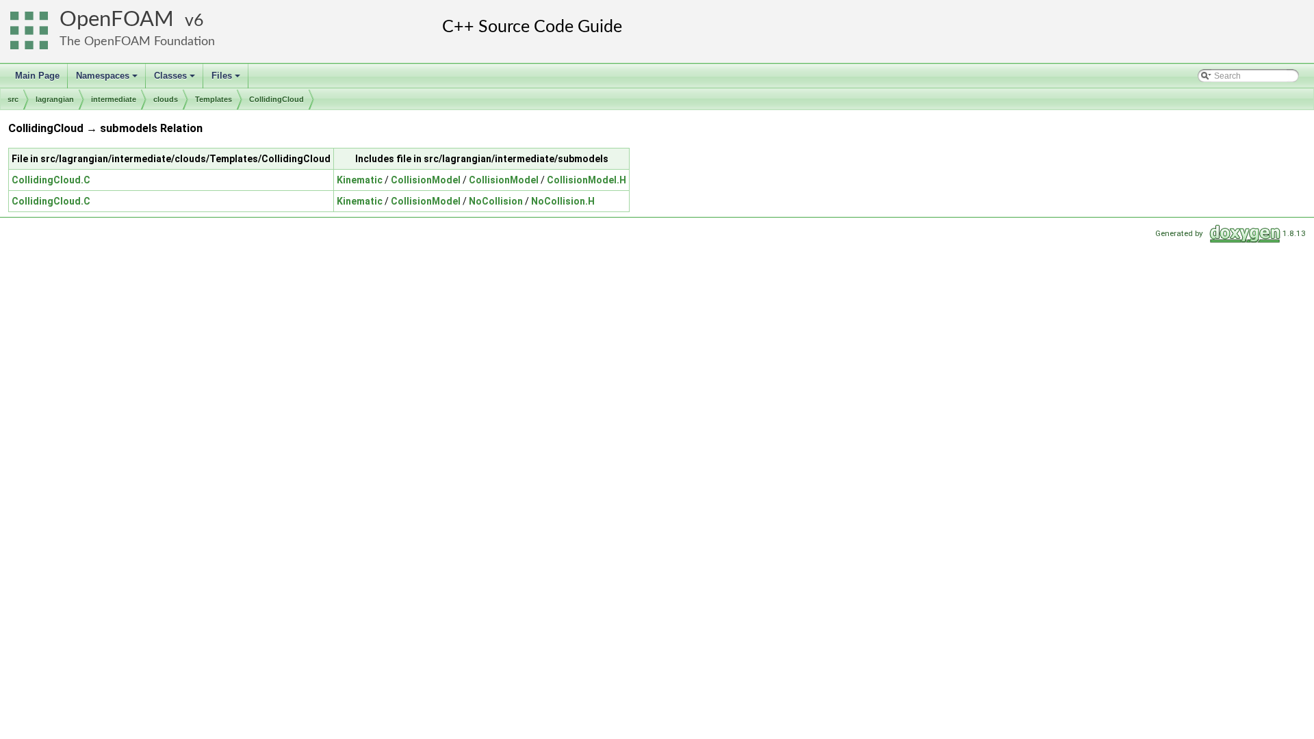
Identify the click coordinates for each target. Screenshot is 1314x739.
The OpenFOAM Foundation (137, 41)
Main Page (37, 75)
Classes (175, 79)
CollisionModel (426, 179)
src (13, 99)
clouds (165, 99)
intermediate (113, 99)
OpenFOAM (117, 19)
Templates (213, 99)
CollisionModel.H (586, 179)
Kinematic (360, 179)
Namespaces (108, 79)
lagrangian (55, 99)
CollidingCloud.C (51, 179)
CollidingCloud (276, 99)
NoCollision (496, 201)
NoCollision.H (563, 201)
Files (226, 79)
